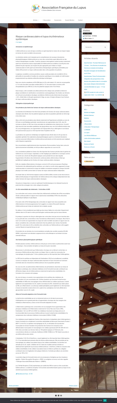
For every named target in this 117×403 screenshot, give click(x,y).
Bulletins (86, 118)
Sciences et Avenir (89, 147)
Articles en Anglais (89, 112)
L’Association (47, 20)
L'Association (88, 124)
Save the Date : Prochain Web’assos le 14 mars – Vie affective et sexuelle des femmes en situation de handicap (95, 65)
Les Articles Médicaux (90, 135)
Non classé (87, 141)
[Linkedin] (58, 395)
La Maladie (87, 129)
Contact (80, 20)
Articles (35, 20)
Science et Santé (89, 144)
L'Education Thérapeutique (91, 127)
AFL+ (85, 109)
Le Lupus (19, 42)
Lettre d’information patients (92, 138)
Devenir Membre (69, 20)
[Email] (61, 395)
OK (105, 400)
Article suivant (74, 386)
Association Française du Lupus (64, 7)
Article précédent (13, 386)
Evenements (57, 20)
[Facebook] (56, 395)
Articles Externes (89, 115)
